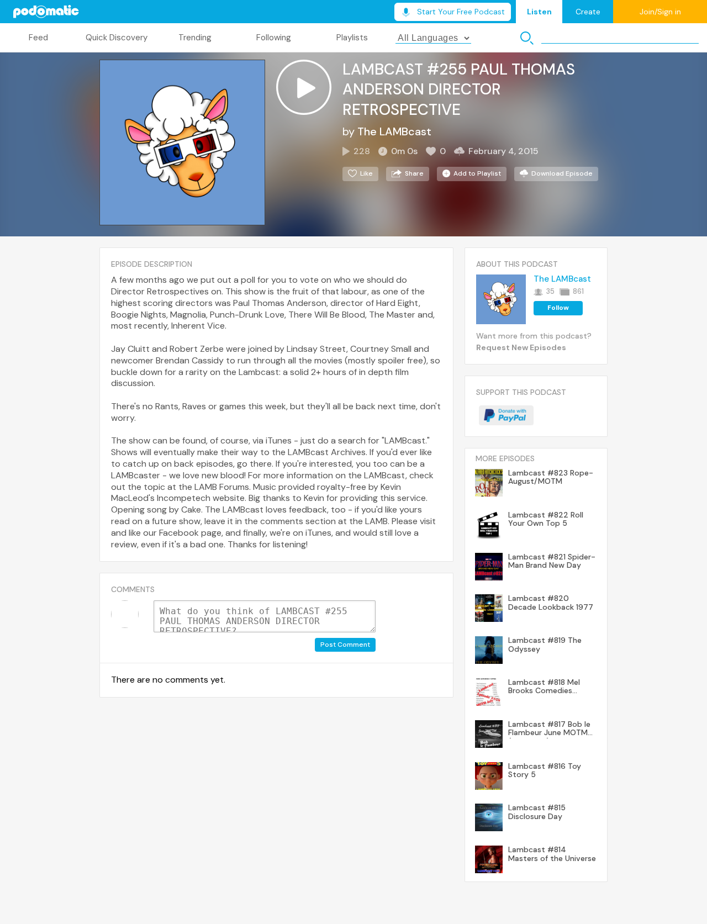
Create (588, 12)
